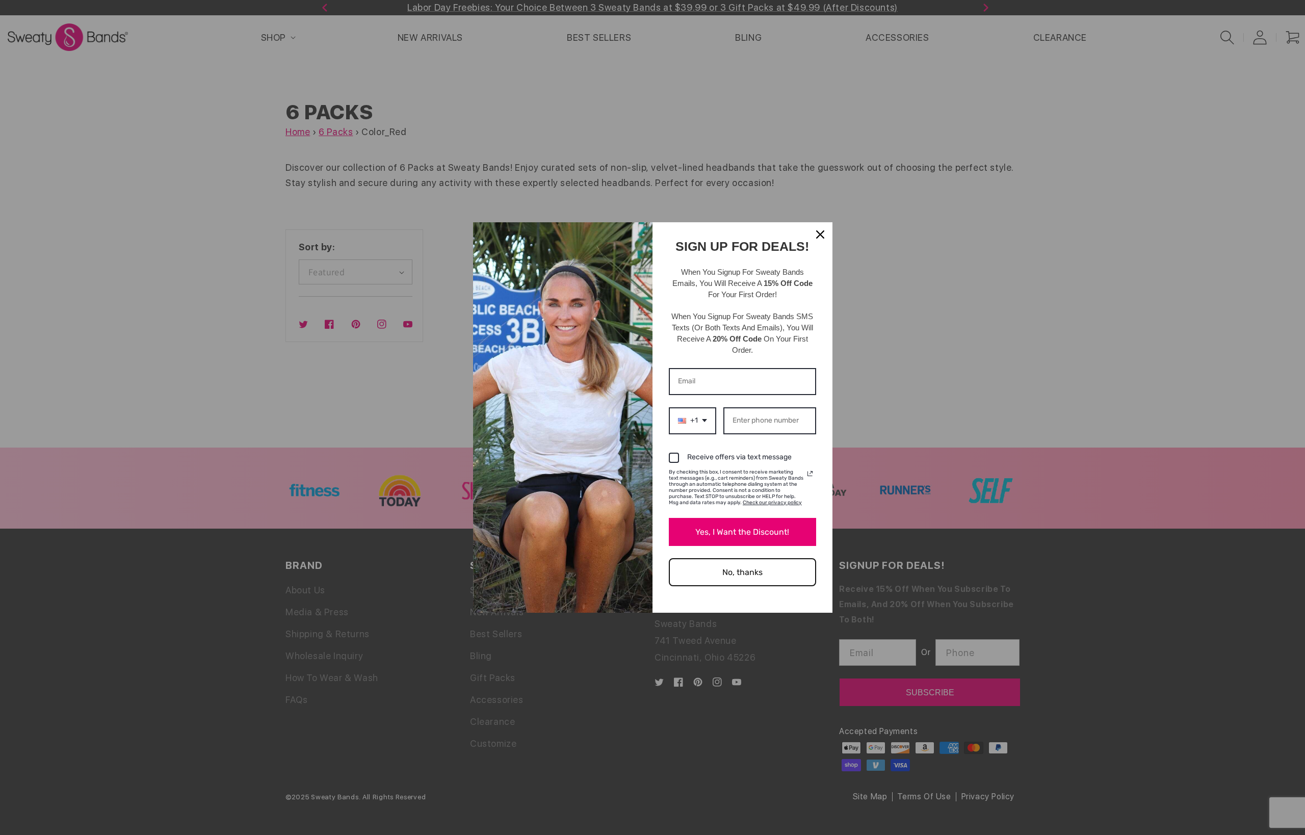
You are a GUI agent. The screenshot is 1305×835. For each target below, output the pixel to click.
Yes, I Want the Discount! (742, 532)
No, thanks (742, 572)
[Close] (820, 234)
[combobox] (692, 420)
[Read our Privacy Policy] (810, 473)
